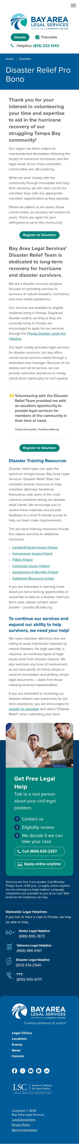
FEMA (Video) (22, 560)
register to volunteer (24, 709)
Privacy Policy (21, 1125)
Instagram (38, 1070)
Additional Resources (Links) (33, 578)
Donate (20, 37)
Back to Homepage (24, 1130)
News (16, 1050)
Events (17, 1045)
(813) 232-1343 (46, 46)
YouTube (30, 1070)
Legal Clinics (22, 1033)
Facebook (14, 1070)
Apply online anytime (42, 864)
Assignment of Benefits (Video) (35, 572)
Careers (18, 1056)
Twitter (22, 1070)
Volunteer (25, 59)
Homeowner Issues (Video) (32, 553)
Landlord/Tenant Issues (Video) (35, 547)
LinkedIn (46, 1070)
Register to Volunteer (39, 235)
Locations (19, 1039)
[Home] (39, 21)
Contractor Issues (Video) (30, 566)
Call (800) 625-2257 (39, 851)
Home (9, 59)
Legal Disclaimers (23, 1120)
